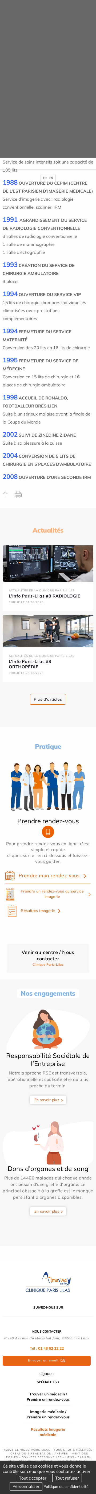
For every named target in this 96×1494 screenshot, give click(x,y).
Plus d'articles (48, 699)
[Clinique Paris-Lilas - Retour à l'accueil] (48, 1282)
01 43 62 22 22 (51, 1348)
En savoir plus (46, 1099)
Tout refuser (67, 1478)
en (51, 178)
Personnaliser (26, 1486)
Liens (69, 1457)
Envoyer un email (43, 1360)
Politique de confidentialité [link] (66, 1486)
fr (45, 178)
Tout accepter (32, 1478)
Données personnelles (42, 1457)
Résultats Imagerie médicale (48, 1432)
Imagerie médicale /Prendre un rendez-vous (48, 1414)
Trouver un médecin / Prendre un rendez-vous (48, 1397)
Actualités (48, 530)
